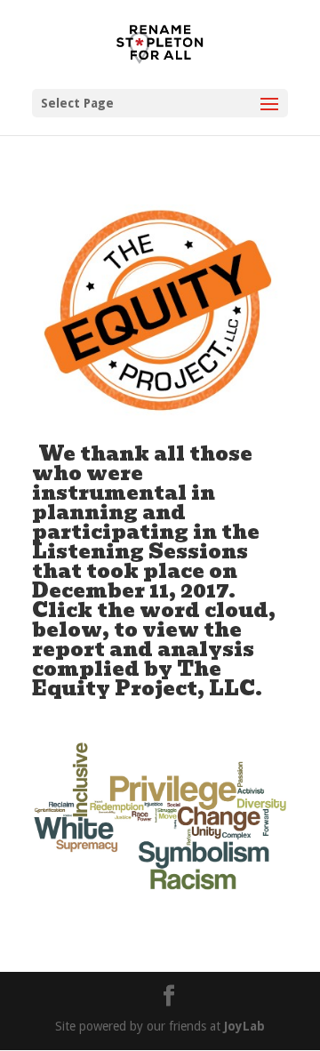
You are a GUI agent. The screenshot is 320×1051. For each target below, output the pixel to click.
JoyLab (244, 1026)
